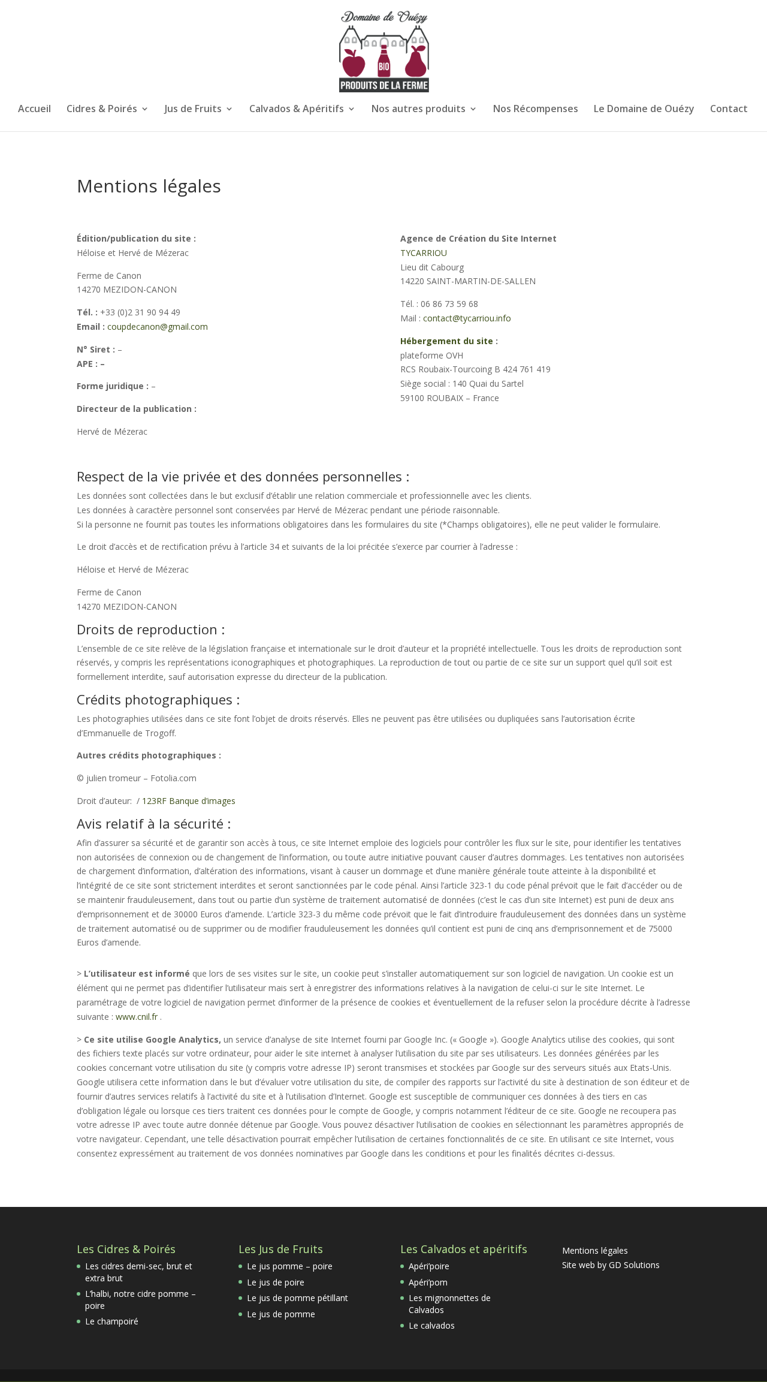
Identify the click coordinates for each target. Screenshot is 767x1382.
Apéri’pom (428, 1282)
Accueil (34, 109)
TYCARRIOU (423, 252)
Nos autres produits (419, 109)
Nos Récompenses (535, 109)
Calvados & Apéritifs (296, 109)
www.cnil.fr (137, 1016)
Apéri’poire (429, 1266)
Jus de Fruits (193, 109)
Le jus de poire (275, 1282)
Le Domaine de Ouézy (644, 109)
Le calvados (432, 1325)
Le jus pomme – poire (290, 1266)
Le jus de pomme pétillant (297, 1297)
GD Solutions (634, 1264)
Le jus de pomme (281, 1314)
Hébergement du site (448, 341)
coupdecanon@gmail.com (157, 326)
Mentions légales (595, 1250)
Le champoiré (111, 1321)
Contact (729, 109)
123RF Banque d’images (188, 800)
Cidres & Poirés (102, 109)
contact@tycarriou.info (467, 318)
